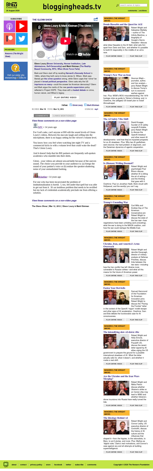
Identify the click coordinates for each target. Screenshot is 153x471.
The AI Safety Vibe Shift (115, 119)
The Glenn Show (42, 19)
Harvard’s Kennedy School (78, 73)
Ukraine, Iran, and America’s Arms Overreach (121, 245)
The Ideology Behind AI (115, 417)
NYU (54, 69)
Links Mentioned (63, 115)
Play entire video (65, 97)
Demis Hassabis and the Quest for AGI (122, 24)
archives (143, 10)
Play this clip (136, 56)
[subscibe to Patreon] (9, 43)
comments (132, 10)
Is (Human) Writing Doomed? (118, 163)
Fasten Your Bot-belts (114, 288)
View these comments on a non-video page (54, 120)
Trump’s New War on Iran (117, 75)
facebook (58, 464)
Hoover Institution (72, 63)
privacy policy (36, 464)
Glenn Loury (77, 105)
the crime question (52, 78)
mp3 (96, 109)
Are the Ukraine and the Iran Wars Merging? (121, 377)
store (48, 464)
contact (23, 464)
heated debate (79, 90)
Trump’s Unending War (115, 202)
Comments (42, 115)
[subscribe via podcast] (10, 31)
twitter (68, 464)
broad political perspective (55, 81)
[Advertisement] (16, 129)
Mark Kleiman (93, 105)
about (14, 464)
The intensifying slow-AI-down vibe (121, 332)
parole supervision (75, 87)
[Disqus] (65, 159)
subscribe (79, 464)
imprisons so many (43, 84)
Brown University (55, 63)
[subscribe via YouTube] (21, 31)
